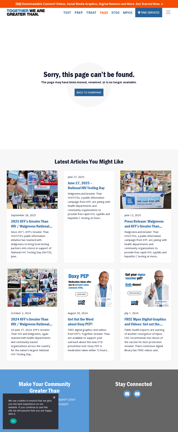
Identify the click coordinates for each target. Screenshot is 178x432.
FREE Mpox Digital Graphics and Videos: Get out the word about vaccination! (145, 324)
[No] (54, 397)
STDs (115, 12)
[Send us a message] (127, 394)
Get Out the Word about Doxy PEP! (81, 321)
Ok (13, 421)
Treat (91, 12)
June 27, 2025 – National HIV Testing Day (86, 185)
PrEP (79, 12)
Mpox (127, 12)
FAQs (104, 12)
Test (67, 12)
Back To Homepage (89, 92)
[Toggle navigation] (168, 13)
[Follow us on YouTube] (137, 394)
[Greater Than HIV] (26, 12)
